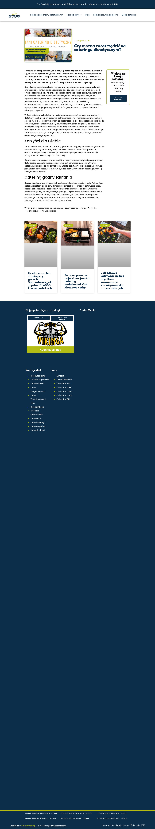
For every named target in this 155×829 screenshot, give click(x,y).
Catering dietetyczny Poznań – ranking (112, 818)
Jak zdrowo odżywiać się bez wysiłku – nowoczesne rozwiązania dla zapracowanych (112, 280)
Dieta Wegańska (38, 426)
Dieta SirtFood (37, 407)
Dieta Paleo (36, 418)
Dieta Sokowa (37, 383)
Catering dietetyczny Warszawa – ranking (40, 813)
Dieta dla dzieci (38, 430)
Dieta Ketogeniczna (40, 379)
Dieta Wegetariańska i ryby (38, 399)
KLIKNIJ (115, 4)
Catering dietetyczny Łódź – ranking (75, 818)
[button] (39, 318)
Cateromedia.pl (28, 825)
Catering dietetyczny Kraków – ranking (112, 813)
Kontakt (60, 375)
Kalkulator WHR (63, 387)
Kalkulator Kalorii (64, 391)
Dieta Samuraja (38, 422)
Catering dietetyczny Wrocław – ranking (76, 813)
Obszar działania (64, 379)
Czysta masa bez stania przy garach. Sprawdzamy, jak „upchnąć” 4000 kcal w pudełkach (40, 281)
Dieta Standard (38, 375)
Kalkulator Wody (64, 395)
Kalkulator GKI (63, 399)
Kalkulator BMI (63, 383)
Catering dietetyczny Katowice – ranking (40, 818)
